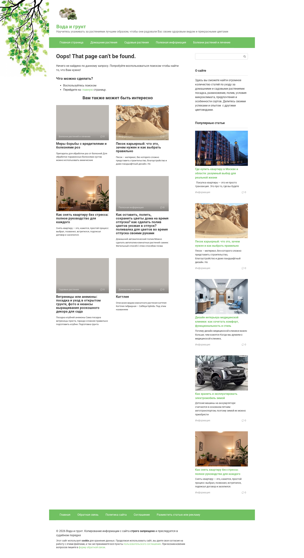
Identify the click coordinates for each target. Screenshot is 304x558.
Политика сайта (116, 514)
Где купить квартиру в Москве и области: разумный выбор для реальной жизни (216, 173)
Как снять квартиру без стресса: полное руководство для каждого (82, 218)
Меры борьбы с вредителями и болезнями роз (81, 145)
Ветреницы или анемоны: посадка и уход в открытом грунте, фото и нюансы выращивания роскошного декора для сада (78, 304)
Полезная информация (171, 42)
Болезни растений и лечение (211, 42)
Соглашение (142, 514)
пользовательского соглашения (142, 544)
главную (87, 89)
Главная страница (71, 42)
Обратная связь (88, 514)
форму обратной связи (92, 547)
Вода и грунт (71, 27)
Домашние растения (103, 42)
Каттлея (122, 297)
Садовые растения (136, 42)
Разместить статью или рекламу (178, 514)
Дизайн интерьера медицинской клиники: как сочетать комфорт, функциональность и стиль (217, 321)
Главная (65, 514)
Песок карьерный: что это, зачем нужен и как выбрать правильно (138, 147)
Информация (202, 192)
